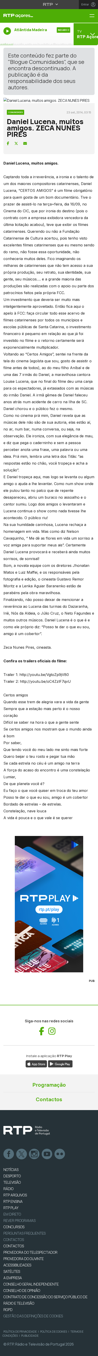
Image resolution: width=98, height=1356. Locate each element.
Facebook (8, 1154)
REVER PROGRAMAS (19, 1220)
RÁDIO (8, 1188)
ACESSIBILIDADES (17, 1265)
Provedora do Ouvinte (23, 1258)
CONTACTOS (13, 1245)
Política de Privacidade (20, 1331)
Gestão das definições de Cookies (33, 1315)
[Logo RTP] (26, 1130)
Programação (49, 1084)
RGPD (8, 1309)
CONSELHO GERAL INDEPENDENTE (31, 1284)
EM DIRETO (12, 1214)
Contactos (49, 1099)
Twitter (21, 1154)
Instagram (34, 1154)
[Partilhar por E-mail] (25, 143)
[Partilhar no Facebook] (8, 143)
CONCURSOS (13, 1226)
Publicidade (30, 1336)
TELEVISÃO (12, 1182)
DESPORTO (12, 1175)
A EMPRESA (12, 1277)
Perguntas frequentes (24, 1233)
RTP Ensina (13, 1201)
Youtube (47, 1154)
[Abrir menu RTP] (49, 4)
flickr (59, 1154)
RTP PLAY (10, 1207)
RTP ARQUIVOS (15, 1195)
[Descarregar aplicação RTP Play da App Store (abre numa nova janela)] (36, 1063)
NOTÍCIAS (10, 1169)
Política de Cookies (53, 1331)
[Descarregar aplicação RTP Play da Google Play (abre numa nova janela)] (60, 1063)
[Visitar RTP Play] (49, 904)
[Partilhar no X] (16, 143)
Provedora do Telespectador (30, 1252)
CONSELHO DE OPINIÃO (21, 1290)
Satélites (11, 1271)
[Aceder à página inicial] (32, 16)
